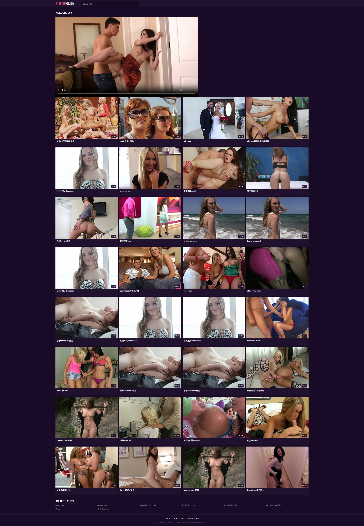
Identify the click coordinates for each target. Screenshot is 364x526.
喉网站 (64, 3)
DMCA (168, 519)
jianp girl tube (59, 505)
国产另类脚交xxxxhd (188, 505)
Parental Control (192, 519)
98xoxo (58, 509)
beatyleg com (102, 505)
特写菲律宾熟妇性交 (231, 505)
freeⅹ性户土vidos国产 (273, 505)
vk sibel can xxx (103, 509)
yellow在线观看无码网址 (147, 505)
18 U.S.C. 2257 (178, 519)
